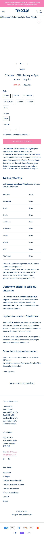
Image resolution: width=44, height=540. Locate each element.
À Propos (6, 477)
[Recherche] (37, 11)
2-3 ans (20, 102)
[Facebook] (4, 459)
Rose (6, 118)
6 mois (16, 96)
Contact (6, 497)
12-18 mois (27, 96)
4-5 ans (30, 102)
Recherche (7, 473)
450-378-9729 (11, 452)
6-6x (6, 108)
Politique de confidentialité (12, 481)
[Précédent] (16, 63)
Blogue (5, 501)
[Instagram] (9, 459)
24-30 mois (8, 102)
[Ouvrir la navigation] (3, 11)
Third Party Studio (25, 515)
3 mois (6, 96)
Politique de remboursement (13, 485)
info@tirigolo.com (9, 455)
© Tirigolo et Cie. (22, 511)
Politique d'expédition (11, 489)
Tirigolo (22, 69)
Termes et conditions (11, 493)
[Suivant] (27, 63)
